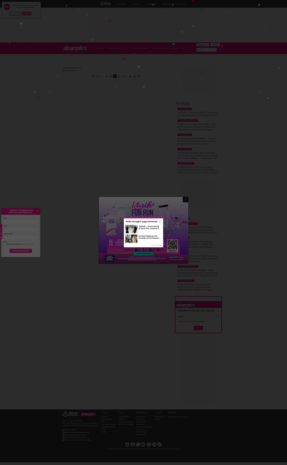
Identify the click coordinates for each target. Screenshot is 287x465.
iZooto (160, 245)
